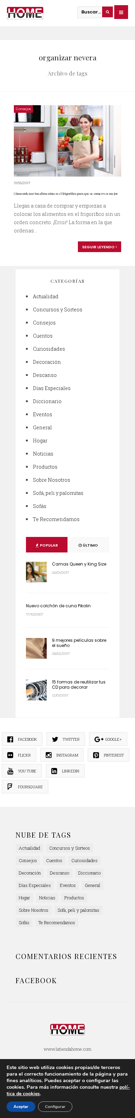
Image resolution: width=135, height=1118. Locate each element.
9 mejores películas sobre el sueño (79, 642)
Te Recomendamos (56, 519)
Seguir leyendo (99, 247)
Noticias (43, 453)
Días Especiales (52, 388)
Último (90, 545)
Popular (48, 545)
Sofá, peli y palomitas (58, 493)
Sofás (39, 506)
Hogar (40, 440)
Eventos (42, 414)
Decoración (47, 362)
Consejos (23, 109)
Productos (45, 466)
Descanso (45, 375)
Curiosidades (49, 349)
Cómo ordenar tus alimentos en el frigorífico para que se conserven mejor (66, 193)
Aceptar (21, 1106)
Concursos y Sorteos (57, 309)
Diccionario (47, 401)
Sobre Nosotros (51, 480)
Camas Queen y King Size (79, 564)
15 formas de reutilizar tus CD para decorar (79, 684)
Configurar (55, 1106)
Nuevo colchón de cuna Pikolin (58, 606)
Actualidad (45, 296)
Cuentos (43, 335)
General (42, 427)
